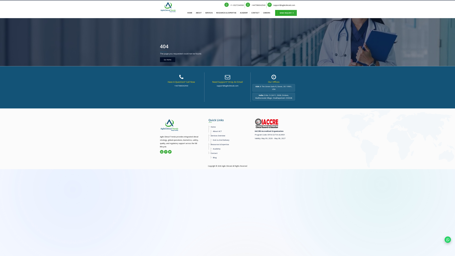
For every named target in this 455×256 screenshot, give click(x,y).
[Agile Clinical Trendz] (168, 6)
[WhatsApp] (448, 239)
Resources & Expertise (226, 13)
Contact (255, 13)
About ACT (217, 131)
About (199, 13)
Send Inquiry (286, 13)
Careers (266, 13)
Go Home (167, 60)
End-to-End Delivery (221, 140)
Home (189, 13)
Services (209, 13)
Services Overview (218, 136)
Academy (244, 13)
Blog (215, 157)
